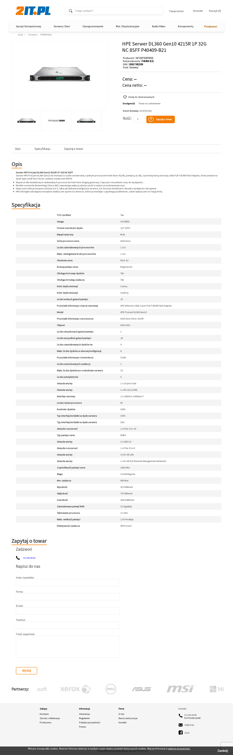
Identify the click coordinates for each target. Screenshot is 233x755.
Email (19, 605)
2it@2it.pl (189, 724)
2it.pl (20, 34)
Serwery (32, 34)
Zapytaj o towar (73, 149)
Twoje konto (176, 11)
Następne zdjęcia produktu (103, 119)
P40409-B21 (46, 34)
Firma (19, 591)
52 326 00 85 (190, 714)
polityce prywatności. (179, 748)
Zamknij (222, 751)
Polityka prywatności (89, 722)
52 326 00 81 (29, 557)
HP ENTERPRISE (144, 58)
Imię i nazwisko (25, 577)
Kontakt (198, 10)
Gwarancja (84, 713)
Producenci (210, 26)
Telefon (20, 619)
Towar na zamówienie (150, 103)
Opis (17, 149)
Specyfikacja (42, 149)
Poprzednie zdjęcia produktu (15, 119)
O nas (121, 713)
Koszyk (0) (215, 10)
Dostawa (44, 713)
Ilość (127, 118)
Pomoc (82, 726)
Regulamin (84, 718)
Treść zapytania (25, 634)
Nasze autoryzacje (128, 718)
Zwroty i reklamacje (50, 718)
